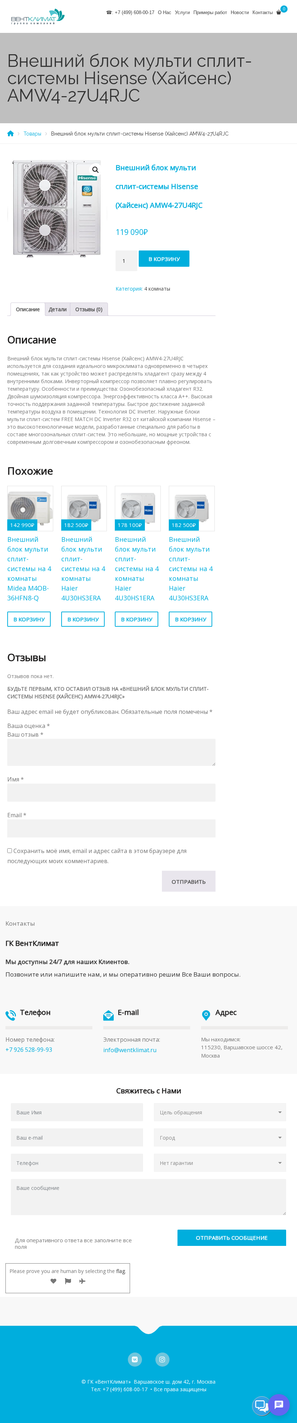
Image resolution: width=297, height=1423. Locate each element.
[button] (95, 169)
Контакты (262, 12)
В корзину (164, 258)
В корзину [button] (29, 619)
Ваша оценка (28, 726)
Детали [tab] (58, 309)
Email (16, 815)
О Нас (164, 12)
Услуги (182, 12)
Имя (15, 779)
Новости (240, 12)
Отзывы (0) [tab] (89, 309)
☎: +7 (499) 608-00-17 (130, 12)
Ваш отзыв (25, 734)
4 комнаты (157, 288)
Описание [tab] (28, 309)
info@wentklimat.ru (129, 1050)
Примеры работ (210, 12)
